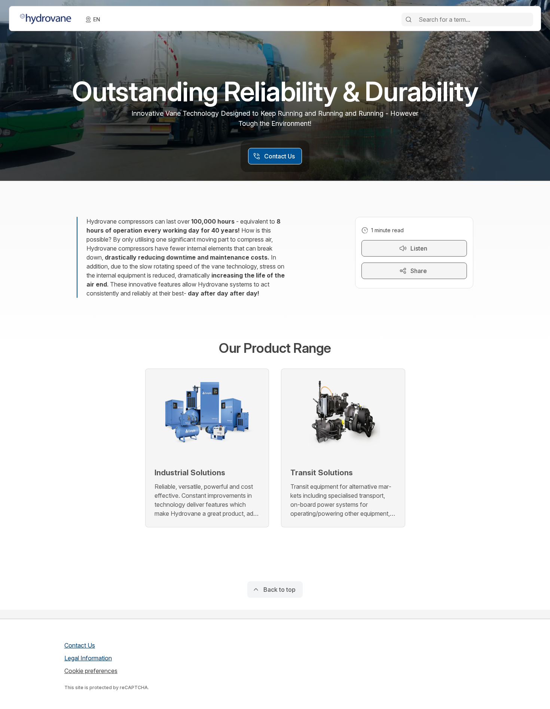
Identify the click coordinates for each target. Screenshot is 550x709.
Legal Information (88, 658)
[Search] (408, 19)
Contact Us (79, 645)
